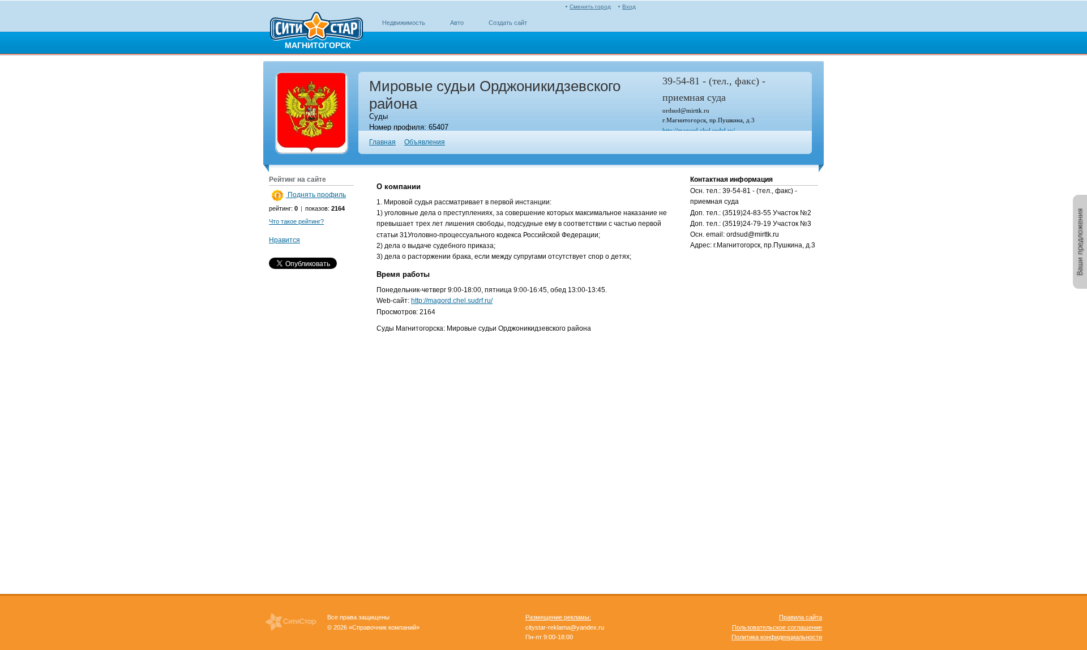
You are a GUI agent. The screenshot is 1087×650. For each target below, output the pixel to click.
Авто (457, 22)
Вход (629, 6)
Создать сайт (508, 22)
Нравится (284, 240)
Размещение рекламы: (558, 617)
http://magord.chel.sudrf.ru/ (698, 130)
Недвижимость (403, 22)
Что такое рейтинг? (296, 221)
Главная (382, 142)
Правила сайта (800, 617)
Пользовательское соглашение (777, 627)
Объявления (424, 142)
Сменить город (590, 6)
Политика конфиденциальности (776, 637)
